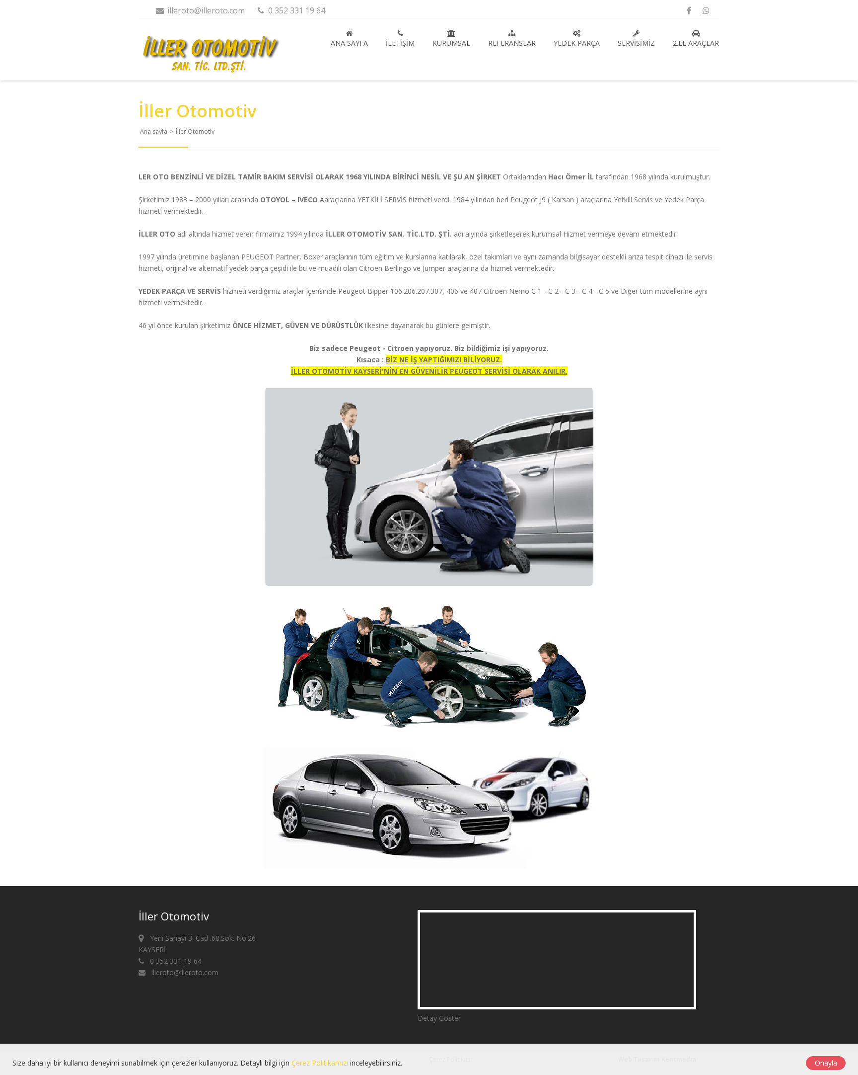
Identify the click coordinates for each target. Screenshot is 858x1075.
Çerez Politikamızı (319, 1063)
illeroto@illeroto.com (205, 10)
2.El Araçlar (696, 43)
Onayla (826, 1063)
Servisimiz (636, 43)
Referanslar (512, 43)
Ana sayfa (349, 43)
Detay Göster (439, 1018)
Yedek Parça (577, 43)
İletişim (400, 43)
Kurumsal (451, 43)
